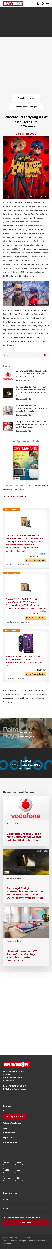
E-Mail (5, 1208)
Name (5, 1200)
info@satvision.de (18, 1089)
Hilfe (5, 1111)
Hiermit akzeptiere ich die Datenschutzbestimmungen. (25, 1218)
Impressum (8, 1137)
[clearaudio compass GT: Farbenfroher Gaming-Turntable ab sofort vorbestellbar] (26, 936)
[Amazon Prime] (43, 556)
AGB (5, 1128)
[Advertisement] (26, 66)
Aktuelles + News (14, 824)
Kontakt (7, 1106)
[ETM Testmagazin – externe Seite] (26, 482)
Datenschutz (9, 1132)
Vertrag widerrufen (14, 1116)
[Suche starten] (45, 355)
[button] (47, 3)
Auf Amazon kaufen (37, 560)
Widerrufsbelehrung (13, 1123)
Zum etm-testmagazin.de (14, 496)
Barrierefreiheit (10, 1142)
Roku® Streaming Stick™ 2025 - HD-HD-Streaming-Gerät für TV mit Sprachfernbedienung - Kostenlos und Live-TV (25, 661)
